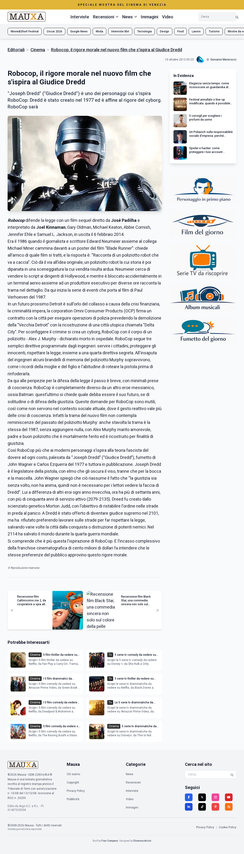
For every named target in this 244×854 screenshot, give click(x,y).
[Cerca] (237, 17)
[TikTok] (202, 807)
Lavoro (196, 31)
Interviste (80, 16)
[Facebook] (189, 797)
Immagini (149, 16)
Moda (99, 31)
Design (164, 31)
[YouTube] (229, 797)
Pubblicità (73, 799)
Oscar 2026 (54, 31)
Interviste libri (120, 31)
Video (167, 16)
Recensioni (133, 782)
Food (180, 31)
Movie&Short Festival (25, 31)
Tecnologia (144, 31)
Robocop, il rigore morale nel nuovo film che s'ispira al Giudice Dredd (116, 49)
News (129, 774)
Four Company (110, 840)
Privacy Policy (76, 791)
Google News (79, 31)
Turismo (214, 31)
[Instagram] (215, 797)
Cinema (37, 49)
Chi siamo (73, 774)
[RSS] (229, 807)
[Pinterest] (215, 807)
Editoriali (16, 49)
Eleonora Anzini (142, 840)
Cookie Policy (227, 827)
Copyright (73, 782)
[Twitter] (202, 797)
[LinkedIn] (189, 807)
